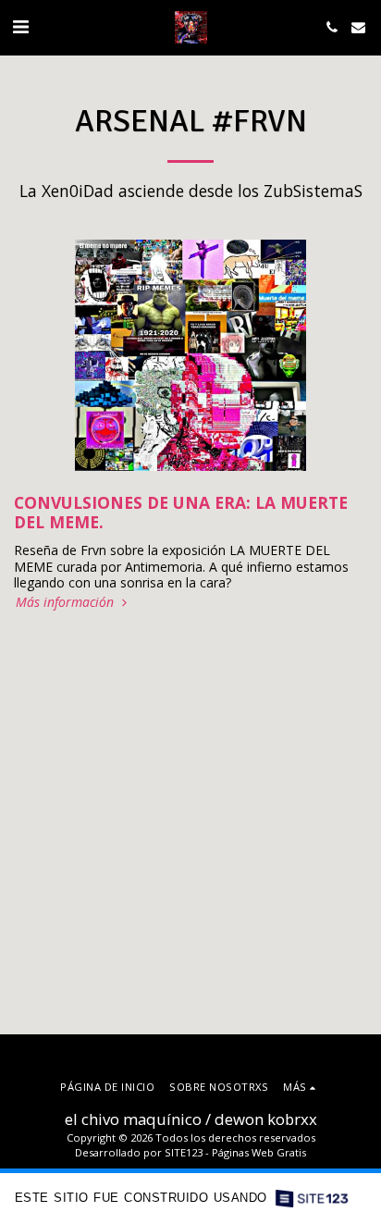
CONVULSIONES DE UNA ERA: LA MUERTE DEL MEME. (181, 512)
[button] (20, 26)
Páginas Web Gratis (259, 1152)
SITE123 (184, 1152)
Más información (66, 602)
